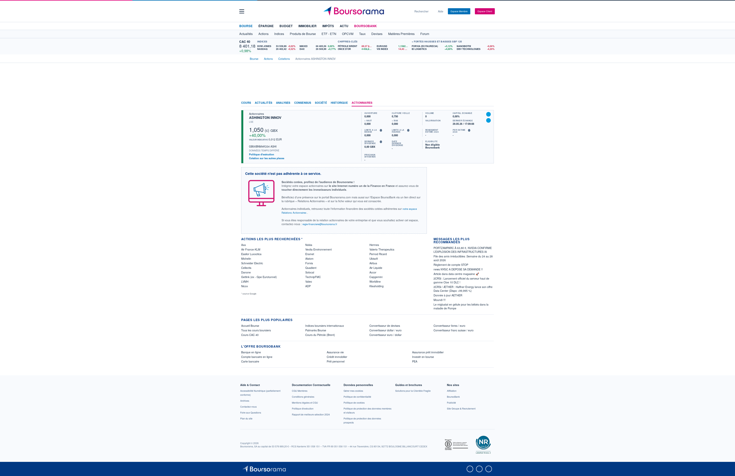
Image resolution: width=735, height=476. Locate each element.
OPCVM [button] (347, 34)
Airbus (373, 263)
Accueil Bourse (250, 326)
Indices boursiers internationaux (324, 326)
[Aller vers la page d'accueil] (366, 11)
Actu (344, 26)
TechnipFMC (313, 277)
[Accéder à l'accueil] (242, 58)
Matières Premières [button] (401, 34)
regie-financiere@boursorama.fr (319, 224)
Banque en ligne (251, 352)
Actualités (263, 103)
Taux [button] (362, 34)
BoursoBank (365, 26)
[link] (244, 400)
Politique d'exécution (261, 154)
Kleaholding (376, 286)
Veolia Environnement (318, 249)
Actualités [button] (246, 34)
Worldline (375, 281)
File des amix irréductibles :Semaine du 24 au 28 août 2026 (463, 258)
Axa (243, 245)
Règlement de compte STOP (451, 265)
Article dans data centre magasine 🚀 (456, 274)
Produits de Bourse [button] (303, 34)
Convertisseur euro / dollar (385, 335)
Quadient (310, 268)
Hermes (374, 245)
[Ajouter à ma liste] (488, 120)
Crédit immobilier (337, 357)
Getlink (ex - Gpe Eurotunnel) (259, 277)
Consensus (302, 103)
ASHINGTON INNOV (265, 117)
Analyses (283, 103)
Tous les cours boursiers (256, 330)
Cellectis (246, 268)
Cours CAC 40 (250, 335)
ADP (308, 286)
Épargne (266, 26)
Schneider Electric (252, 263)
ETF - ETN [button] (329, 34)
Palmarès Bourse (315, 330)
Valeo (308, 281)
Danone (246, 272)
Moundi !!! (440, 300)
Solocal (309, 272)
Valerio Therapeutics (381, 249)
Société (321, 103)
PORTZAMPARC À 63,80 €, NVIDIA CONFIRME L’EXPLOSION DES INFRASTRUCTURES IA (463, 250)
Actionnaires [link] (362, 103)
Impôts (328, 26)
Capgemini (375, 277)
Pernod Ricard (378, 254)
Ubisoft (373, 258)
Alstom (309, 258)
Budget (286, 26)
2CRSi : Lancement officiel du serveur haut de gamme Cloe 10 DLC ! (461, 280)
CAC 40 (244, 41)
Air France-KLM (250, 249)
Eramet (309, 254)
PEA (414, 361)
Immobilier (307, 26)
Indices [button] (279, 34)
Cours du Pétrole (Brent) (320, 335)
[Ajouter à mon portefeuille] (488, 114)
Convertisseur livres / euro (449, 326)
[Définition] (381, 130)
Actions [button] (263, 34)
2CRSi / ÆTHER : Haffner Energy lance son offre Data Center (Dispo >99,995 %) (463, 289)
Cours (246, 103)
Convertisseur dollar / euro (385, 330)
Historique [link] (339, 103)
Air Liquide (375, 268)
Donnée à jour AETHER (448, 295)
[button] (241, 11)
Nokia (308, 245)
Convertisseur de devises (384, 326)
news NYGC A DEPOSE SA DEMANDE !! (458, 269)
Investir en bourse (423, 357)
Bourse (246, 26)
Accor (372, 272)
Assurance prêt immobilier (428, 352)
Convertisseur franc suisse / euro (454, 330)
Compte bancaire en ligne (256, 357)
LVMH (244, 281)
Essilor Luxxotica (251, 254)
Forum (424, 34)
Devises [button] (376, 34)
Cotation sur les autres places (266, 158)
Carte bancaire (250, 361)
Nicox (244, 286)
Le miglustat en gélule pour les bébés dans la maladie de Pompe (461, 306)
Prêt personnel (336, 361)
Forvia (309, 263)
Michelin (246, 258)
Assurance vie (335, 352)
